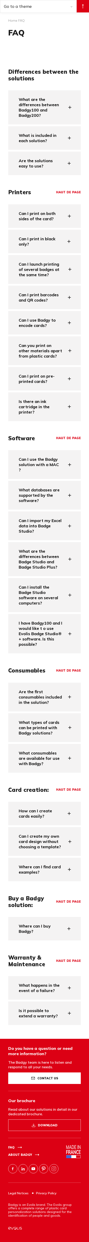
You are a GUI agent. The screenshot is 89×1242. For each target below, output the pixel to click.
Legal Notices (18, 1193)
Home (12, 20)
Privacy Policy (46, 1193)
